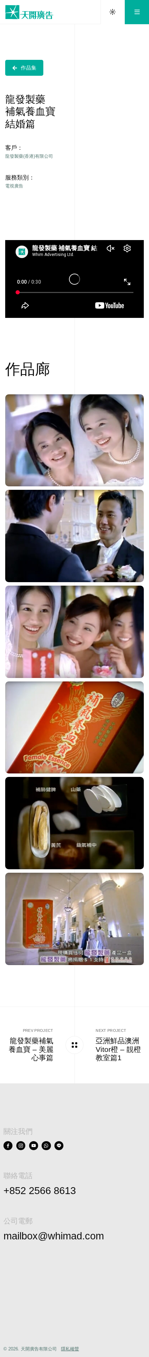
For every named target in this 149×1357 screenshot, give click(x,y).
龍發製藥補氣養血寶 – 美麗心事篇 (31, 1049)
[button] (24, 68)
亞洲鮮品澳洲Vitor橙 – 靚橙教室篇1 (118, 1049)
